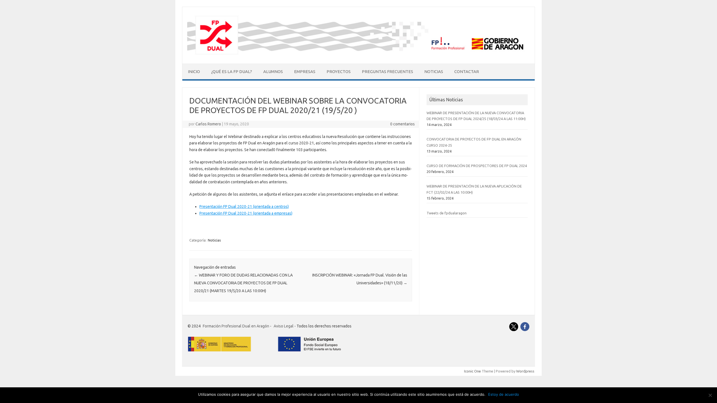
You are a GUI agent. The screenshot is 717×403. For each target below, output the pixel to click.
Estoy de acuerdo (503, 394)
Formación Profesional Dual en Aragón (236, 326)
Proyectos (339, 71)
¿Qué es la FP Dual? (231, 71)
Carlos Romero (208, 124)
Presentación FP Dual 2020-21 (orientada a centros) (244, 206)
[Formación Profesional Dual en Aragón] (358, 54)
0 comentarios (402, 124)
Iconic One (472, 371)
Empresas (304, 71)
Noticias (433, 71)
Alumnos (273, 71)
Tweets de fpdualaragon (447, 213)
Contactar (466, 71)
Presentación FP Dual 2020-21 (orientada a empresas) (245, 213)
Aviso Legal (284, 326)
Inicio (194, 71)
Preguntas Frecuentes (387, 71)
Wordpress (525, 371)
